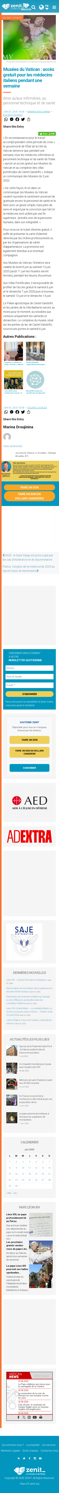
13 (43, 1168)
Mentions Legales (10, 1450)
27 (43, 1180)
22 (9, 1180)
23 (16, 1180)
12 (36, 1168)
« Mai (8, 1193)
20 (43, 1174)
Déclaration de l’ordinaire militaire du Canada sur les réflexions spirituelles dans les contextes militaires (28, 1000)
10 (23, 1168)
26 (36, 1180)
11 (29, 1168)
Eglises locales (12, 17)
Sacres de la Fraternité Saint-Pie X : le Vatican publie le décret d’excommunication (35, 1049)
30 (16, 1186)
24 (23, 1180)
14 (49, 1168)
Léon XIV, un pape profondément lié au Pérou (16, 1218)
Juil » (15, 1193)
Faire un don (29, 487)
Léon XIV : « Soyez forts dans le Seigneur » (26, 980)
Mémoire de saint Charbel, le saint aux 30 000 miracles (35, 1081)
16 (16, 1174)
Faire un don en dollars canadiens (29, 496)
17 (23, 1174)
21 (49, 1174)
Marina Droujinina (39, 111)
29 (9, 1186)
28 (49, 1180)
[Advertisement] (29, 530)
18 (29, 1174)
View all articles (12, 446)
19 (36, 1174)
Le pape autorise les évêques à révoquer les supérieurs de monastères (34, 1116)
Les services (49, 1444)
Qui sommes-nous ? (13, 1444)
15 (9, 1174)
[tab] (18, 1375)
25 (29, 1180)
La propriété (32, 1444)
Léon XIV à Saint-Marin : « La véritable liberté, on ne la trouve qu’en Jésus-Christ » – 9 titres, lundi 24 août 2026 (29, 1011)
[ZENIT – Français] (16, 6)
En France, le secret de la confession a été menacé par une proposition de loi (35, 1099)
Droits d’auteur (30, 1450)
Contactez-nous (49, 1450)
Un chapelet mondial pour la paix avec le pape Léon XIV (35, 1066)
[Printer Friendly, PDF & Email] (47, 134)
